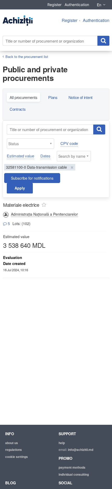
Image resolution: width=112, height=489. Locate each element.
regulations (13, 449)
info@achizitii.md (80, 449)
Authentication (77, 4)
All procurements (23, 97)
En (99, 4)
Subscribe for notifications (32, 178)
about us (11, 442)
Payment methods (72, 467)
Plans (53, 97)
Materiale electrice (21, 204)
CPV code (69, 143)
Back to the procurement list (26, 56)
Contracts (18, 109)
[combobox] (30, 143)
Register (54, 4)
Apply (20, 188)
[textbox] (31, 144)
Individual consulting (74, 474)
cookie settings (16, 456)
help (62, 442)
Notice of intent (80, 97)
